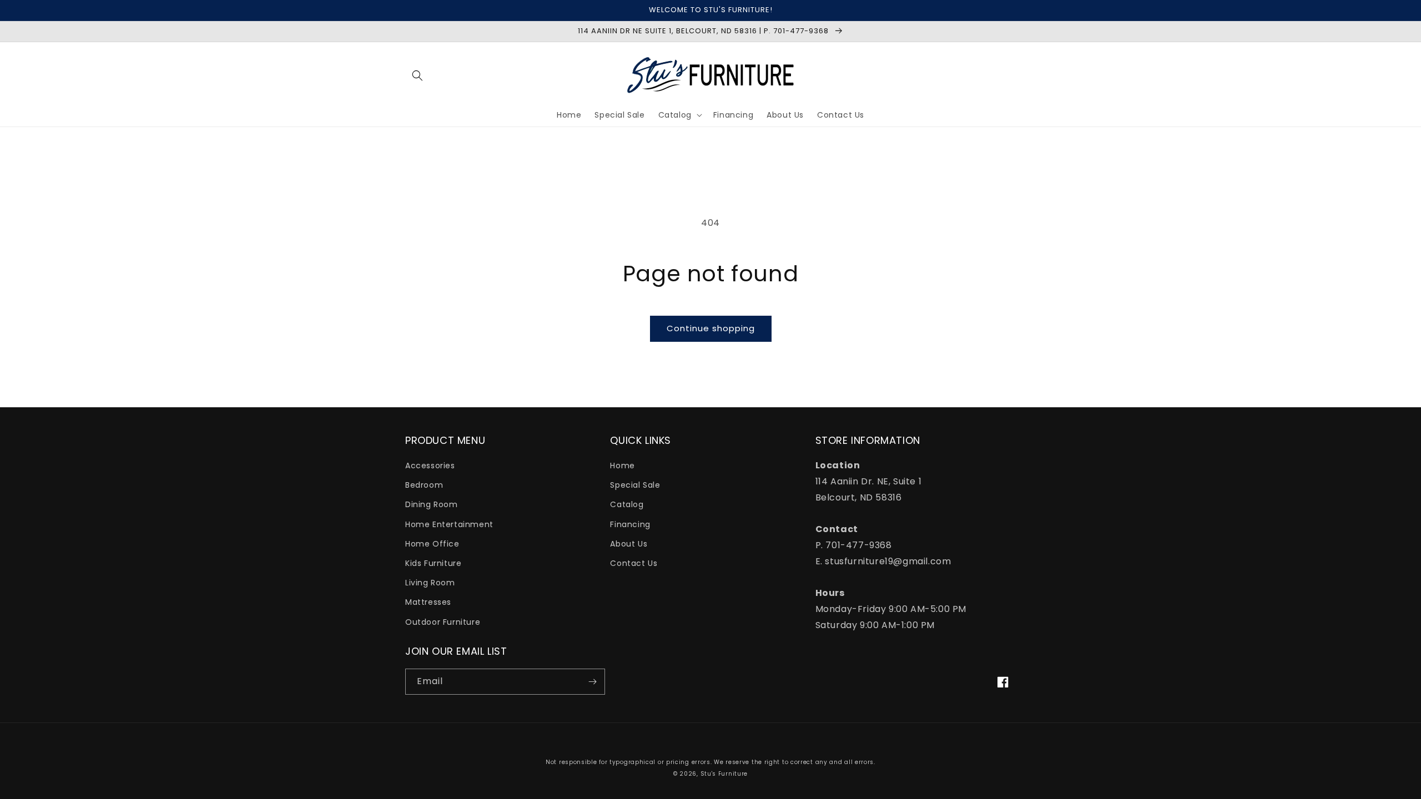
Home (622, 465)
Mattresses (428, 602)
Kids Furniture (433, 563)
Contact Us (633, 563)
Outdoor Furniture (442, 622)
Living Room (430, 582)
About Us (628, 543)
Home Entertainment (449, 524)
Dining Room (431, 504)
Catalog (626, 504)
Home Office (432, 543)
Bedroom (424, 484)
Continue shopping (711, 328)
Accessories (430, 465)
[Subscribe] (592, 682)
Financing (630, 524)
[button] (417, 75)
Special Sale (635, 484)
